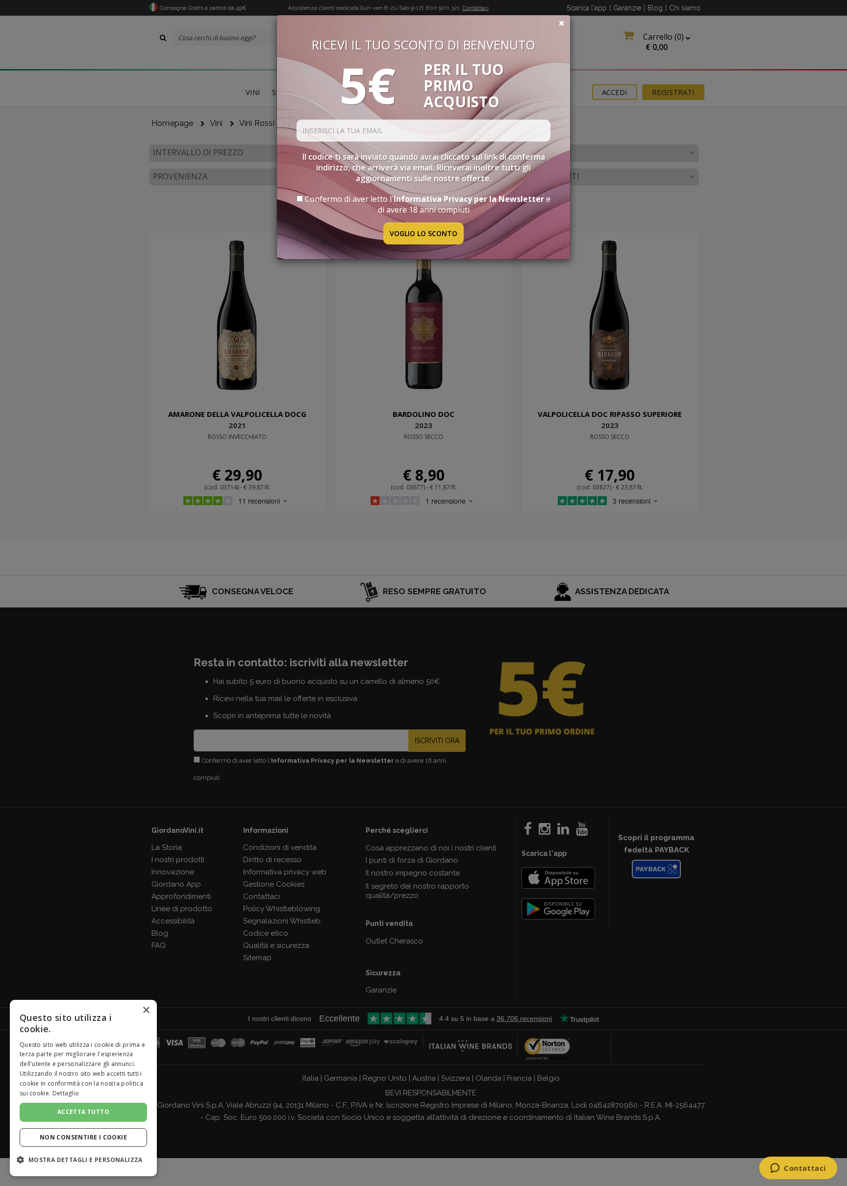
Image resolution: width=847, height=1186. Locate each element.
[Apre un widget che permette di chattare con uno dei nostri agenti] (798, 1169)
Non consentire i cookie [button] (83, 1137)
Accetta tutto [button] (83, 1112)
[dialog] (83, 1088)
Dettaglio (65, 1093)
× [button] (145, 1010)
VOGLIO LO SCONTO (423, 233)
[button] (83, 1159)
